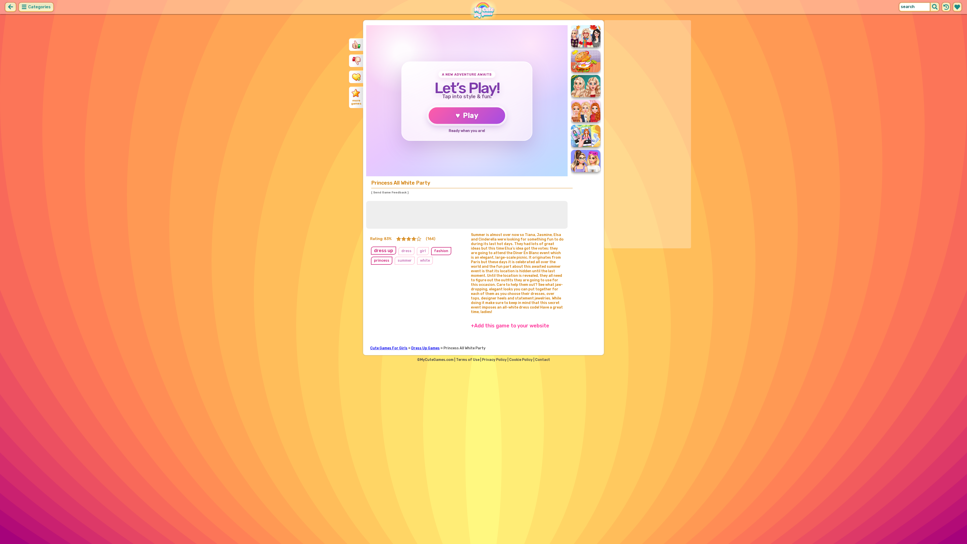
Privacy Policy (494, 360)
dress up (383, 250)
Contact (542, 360)
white (425, 260)
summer (405, 260)
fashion (441, 251)
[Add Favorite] (356, 77)
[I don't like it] (356, 60)
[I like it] (356, 44)
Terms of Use (467, 360)
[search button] (934, 7)
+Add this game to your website (510, 326)
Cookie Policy (521, 360)
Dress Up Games (425, 348)
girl (423, 251)
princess (381, 260)
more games (356, 102)
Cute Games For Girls (388, 348)
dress (406, 251)
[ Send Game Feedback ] (389, 192)
